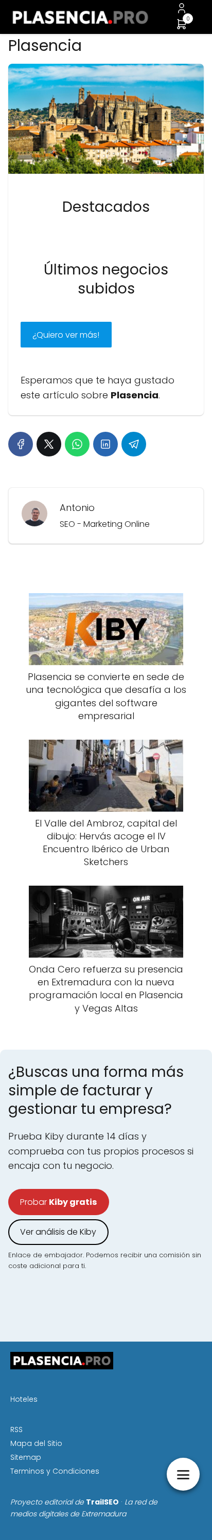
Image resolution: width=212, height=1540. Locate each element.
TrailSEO (102, 1502)
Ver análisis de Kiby (58, 1232)
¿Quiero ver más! (65, 335)
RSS (16, 1429)
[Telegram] (133, 444)
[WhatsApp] (77, 444)
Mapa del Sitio (36, 1443)
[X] (49, 444)
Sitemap (25, 1457)
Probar (58, 1202)
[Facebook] (20, 444)
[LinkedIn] (105, 444)
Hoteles (24, 1399)
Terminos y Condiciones (54, 1471)
